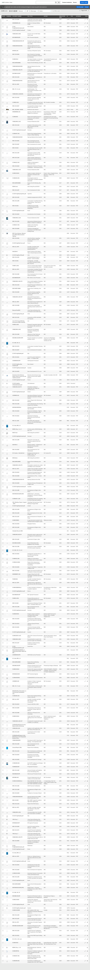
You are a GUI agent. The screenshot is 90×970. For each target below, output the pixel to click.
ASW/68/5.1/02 (15, 681)
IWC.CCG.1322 (15, 197)
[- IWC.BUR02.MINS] (85, 662)
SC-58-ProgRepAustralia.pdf (19, 486)
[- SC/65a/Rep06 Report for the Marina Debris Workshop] (85, 724)
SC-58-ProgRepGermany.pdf (19, 610)
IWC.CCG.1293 (15, 770)
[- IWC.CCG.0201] (85, 627)
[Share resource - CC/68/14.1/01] (87, 102)
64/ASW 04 (14, 251)
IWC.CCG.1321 (15, 317)
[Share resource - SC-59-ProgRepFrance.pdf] (87, 243)
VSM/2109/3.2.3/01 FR (17, 465)
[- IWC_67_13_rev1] (85, 89)
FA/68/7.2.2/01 (15, 265)
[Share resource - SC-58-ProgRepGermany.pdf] (87, 610)
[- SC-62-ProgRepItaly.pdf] (85, 815)
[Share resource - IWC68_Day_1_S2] (87, 947)
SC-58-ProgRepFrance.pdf (18, 379)
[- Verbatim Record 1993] (85, 531)
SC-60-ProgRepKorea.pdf (18, 849)
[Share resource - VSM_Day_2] (87, 833)
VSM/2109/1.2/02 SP (17, 534)
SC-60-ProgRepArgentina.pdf (19, 193)
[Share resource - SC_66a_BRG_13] (87, 852)
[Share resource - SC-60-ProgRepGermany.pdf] (87, 130)
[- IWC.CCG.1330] (85, 731)
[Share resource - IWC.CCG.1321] (87, 317)
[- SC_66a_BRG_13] (85, 852)
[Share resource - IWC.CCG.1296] (87, 200)
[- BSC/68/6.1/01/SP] (85, 73)
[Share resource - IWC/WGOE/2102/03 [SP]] (87, 493)
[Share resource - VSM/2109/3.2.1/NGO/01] (87, 94)
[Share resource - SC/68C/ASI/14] (87, 669)
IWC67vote (14, 432)
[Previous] (80, 10)
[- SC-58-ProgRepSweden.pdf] (85, 632)
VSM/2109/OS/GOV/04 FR (18, 479)
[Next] (88, 10)
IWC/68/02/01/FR (16, 773)
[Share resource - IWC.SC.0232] (87, 205)
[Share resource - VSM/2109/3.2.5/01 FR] (87, 69)
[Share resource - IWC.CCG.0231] (87, 935)
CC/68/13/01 (15, 116)
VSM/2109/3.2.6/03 (16, 639)
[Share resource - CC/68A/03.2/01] (87, 178)
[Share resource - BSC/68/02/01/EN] (87, 37)
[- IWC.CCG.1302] (85, 785)
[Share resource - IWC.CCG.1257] (87, 190)
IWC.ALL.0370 (15, 699)
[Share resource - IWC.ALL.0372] (87, 807)
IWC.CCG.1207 (15, 918)
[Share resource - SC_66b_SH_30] (87, 892)
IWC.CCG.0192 (15, 238)
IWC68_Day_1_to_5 (16, 429)
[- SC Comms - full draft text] (85, 453)
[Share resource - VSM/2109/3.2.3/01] (87, 812)
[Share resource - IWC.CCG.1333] (87, 77)
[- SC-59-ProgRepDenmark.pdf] (85, 436)
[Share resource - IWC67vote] (87, 432)
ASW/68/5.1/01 (15, 395)
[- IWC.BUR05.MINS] (85, 884)
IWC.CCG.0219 (15, 754)
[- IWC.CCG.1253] (85, 221)
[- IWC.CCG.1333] (85, 77)
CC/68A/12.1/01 (15, 162)
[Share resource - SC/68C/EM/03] (87, 520)
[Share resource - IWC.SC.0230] (87, 603)
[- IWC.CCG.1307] (85, 516)
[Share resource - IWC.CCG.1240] (87, 527)
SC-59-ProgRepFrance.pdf (18, 243)
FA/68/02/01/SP (15, 766)
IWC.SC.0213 (15, 147)
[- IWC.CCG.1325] (85, 152)
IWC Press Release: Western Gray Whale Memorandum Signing (19, 235)
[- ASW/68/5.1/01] (85, 395)
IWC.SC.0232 (15, 205)
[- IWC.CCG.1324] (85, 284)
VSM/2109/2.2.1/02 (16, 217)
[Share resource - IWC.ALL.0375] (87, 246)
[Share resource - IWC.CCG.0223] (87, 411)
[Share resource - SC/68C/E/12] (87, 59)
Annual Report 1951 (17, 747)
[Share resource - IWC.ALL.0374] (87, 269)
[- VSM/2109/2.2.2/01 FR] (85, 837)
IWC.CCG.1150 (15, 539)
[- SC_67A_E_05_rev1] (85, 939)
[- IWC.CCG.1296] (85, 200)
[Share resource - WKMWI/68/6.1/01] (87, 111)
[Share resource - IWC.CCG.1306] (87, 606)
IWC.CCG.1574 (15, 346)
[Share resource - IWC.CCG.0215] (87, 704)
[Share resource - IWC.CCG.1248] (87, 789)
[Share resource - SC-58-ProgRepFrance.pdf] (87, 379)
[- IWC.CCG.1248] (85, 789)
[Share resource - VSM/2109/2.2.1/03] (87, 169)
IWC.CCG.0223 (15, 411)
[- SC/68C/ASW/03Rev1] (85, 781)
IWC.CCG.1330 (15, 731)
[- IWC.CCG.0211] (85, 357)
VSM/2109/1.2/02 (16, 728)
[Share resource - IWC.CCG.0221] (87, 415)
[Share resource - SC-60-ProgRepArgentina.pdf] (87, 193)
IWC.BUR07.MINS (16, 288)
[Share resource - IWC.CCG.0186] (87, 712)
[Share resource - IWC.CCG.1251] (87, 257)
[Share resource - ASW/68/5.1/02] (87, 681)
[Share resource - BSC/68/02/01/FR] (87, 277)
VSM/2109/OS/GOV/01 (17, 80)
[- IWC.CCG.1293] (85, 770)
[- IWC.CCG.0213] (85, 623)
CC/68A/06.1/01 (15, 695)
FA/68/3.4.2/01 (15, 598)
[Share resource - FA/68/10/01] (87, 579)
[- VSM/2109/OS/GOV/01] (85, 80)
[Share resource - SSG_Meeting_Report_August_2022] (87, 502)
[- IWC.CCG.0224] (85, 166)
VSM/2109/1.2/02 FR (17, 386)
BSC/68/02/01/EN (16, 37)
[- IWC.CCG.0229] (85, 826)
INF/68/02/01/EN (16, 674)
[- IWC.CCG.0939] (85, 840)
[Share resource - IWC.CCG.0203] (87, 214)
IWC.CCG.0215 (15, 704)
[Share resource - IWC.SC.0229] (87, 800)
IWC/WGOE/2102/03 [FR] (18, 887)
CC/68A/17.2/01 (15, 224)
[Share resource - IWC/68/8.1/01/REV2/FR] (87, 337)
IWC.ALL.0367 (15, 301)
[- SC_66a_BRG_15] (85, 425)
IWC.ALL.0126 (15, 420)
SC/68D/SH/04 (15, 613)
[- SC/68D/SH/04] (85, 613)
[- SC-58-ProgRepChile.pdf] (85, 904)
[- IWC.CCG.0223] (85, 411)
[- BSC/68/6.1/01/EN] (85, 543)
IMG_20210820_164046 (17, 109)
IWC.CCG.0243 (15, 864)
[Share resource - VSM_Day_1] (87, 819)
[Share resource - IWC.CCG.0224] (87, 166)
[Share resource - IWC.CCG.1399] (87, 490)
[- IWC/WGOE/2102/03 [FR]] (85, 887)
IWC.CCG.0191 (15, 140)
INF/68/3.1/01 (15, 50)
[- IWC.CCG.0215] (85, 704)
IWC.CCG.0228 (15, 869)
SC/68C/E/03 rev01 (16, 635)
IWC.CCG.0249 (15, 483)
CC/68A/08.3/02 (15, 763)
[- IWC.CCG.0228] (85, 869)
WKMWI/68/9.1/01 (16, 23)
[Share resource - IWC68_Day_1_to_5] (87, 429)
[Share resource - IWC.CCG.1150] (87, 539)
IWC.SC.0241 (15, 260)
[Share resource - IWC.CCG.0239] (87, 793)
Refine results (57, 10)
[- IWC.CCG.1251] (85, 257)
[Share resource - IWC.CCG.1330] (87, 731)
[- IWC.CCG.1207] (85, 918)
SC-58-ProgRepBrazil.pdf (18, 210)
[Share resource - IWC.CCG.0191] (87, 140)
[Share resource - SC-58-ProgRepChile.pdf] (87, 904)
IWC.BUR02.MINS (16, 662)
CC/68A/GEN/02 (16, 677)
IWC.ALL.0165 (15, 84)
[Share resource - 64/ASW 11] (87, 444)
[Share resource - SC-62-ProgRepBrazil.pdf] (87, 880)
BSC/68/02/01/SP (16, 594)
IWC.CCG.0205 (15, 228)
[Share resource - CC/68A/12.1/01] (87, 162)
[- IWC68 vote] (85, 186)
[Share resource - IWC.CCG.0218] (87, 523)
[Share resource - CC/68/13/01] (87, 116)
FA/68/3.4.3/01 (15, 324)
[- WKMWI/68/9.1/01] (85, 23)
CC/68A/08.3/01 (15, 960)
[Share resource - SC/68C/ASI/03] (87, 899)
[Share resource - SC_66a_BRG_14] (87, 658)
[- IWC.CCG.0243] (85, 864)
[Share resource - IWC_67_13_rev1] (87, 89)
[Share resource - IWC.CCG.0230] (87, 567)
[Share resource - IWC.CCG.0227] (87, 106)
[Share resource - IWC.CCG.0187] (87, 144)
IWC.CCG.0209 (15, 707)
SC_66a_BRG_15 (16, 425)
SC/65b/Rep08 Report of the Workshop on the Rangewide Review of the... (19, 737)
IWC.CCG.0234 (15, 618)
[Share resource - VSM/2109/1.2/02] (87, 728)
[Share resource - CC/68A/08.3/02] (87, 763)
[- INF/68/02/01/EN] (85, 674)
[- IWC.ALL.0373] (85, 468)
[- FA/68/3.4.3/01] (85, 324)
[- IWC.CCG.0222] (85, 553)
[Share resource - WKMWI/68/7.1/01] (87, 574)
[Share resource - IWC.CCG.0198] (87, 305)
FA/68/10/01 (15, 579)
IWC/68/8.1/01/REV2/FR (17, 337)
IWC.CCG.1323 (15, 751)
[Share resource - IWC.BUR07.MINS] (87, 288)
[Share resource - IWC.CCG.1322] (87, 197)
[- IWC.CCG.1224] (85, 930)
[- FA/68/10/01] (85, 579)
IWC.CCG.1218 (15, 803)
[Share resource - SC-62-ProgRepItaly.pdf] (87, 815)
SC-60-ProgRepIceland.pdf (18, 505)
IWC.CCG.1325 (15, 152)
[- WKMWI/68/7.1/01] (85, 574)
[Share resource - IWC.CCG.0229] (87, 826)
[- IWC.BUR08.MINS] (85, 62)
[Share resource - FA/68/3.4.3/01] (87, 324)
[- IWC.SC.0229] (85, 800)
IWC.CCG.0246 (15, 475)
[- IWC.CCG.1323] (85, 751)
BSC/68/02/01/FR (16, 277)
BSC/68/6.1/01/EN (16, 543)
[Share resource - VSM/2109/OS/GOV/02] (87, 45)
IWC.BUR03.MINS (16, 461)
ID (67, 16)
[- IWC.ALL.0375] (85, 246)
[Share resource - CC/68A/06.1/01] (87, 695)
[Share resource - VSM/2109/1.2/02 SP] (87, 534)
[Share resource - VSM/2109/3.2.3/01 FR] (87, 465)
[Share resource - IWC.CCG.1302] (87, 785)
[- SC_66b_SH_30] (85, 892)
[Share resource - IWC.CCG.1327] (87, 642)
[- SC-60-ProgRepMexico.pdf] (85, 591)
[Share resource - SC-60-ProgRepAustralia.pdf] (87, 367)
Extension (78, 16)
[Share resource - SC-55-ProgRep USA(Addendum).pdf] (87, 383)
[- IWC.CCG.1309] (85, 334)
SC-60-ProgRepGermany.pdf (19, 130)
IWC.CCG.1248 (15, 789)
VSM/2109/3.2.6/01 (16, 329)
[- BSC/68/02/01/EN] (85, 37)
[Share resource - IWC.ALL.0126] (87, 420)
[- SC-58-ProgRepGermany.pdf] (85, 610)
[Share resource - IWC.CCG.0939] (87, 840)
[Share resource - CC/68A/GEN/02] (87, 677)
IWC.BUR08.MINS (16, 62)
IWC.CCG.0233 (15, 472)
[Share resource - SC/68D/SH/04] (87, 613)
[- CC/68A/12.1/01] (85, 162)
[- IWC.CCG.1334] (85, 157)
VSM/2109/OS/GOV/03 (17, 137)
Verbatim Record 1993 (17, 530)
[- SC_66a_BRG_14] (85, 658)
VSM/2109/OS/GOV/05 (17, 66)
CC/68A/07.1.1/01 (16, 498)
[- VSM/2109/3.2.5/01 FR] (85, 69)
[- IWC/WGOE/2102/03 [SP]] (85, 493)
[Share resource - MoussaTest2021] (87, 310)
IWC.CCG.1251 (15, 257)
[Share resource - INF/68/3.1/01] (87, 50)
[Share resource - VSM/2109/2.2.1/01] (87, 121)
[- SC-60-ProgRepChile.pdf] (85, 313)
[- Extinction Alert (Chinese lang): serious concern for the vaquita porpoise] (85, 375)
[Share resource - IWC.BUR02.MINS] (87, 662)
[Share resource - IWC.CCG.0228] (87, 869)
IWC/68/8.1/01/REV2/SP (17, 925)
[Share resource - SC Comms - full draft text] (87, 453)
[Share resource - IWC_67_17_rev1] (87, 686)
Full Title (29, 16)
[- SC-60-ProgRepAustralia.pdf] (85, 367)
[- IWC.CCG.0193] (85, 97)
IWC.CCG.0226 (15, 759)
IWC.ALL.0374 (15, 269)
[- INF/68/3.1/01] (85, 50)
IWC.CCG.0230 (15, 567)
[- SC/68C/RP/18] (85, 951)
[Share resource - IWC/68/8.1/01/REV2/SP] (87, 925)
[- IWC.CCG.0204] (85, 54)
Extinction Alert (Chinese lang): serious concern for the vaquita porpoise (19, 376)
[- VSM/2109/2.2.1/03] (85, 169)
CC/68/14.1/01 (15, 102)
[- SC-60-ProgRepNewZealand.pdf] (85, 26)
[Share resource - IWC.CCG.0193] (87, 97)
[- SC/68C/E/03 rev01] (85, 635)
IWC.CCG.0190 (15, 274)
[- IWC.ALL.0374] (85, 269)
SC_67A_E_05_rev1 (17, 939)
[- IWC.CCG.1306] (85, 606)
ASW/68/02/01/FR (16, 654)
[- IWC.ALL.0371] (85, 922)
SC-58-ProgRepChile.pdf (18, 904)
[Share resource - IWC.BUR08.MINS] (87, 62)
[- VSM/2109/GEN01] (85, 740)
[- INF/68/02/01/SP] (85, 822)
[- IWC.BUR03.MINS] (85, 461)
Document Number (16, 16)
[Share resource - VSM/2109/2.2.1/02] (87, 217)
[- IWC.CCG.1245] (85, 513)
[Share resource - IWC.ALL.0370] (87, 699)
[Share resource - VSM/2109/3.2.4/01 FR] (87, 281)
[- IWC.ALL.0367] (85, 301)
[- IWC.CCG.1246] (85, 403)
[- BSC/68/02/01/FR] (85, 277)
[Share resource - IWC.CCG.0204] (87, 54)
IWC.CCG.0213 (15, 623)
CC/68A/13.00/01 (16, 562)
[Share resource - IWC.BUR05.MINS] (87, 884)
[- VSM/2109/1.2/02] (85, 728)
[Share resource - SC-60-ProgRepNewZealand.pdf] (87, 26)
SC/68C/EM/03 (15, 520)
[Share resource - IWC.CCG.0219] (87, 754)
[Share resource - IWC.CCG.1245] (87, 513)
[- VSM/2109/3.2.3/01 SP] (85, 721)
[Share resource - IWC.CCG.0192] (87, 238)
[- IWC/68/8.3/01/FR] (85, 665)
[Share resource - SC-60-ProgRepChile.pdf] (87, 313)
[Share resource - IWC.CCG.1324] (87, 284)
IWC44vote (14, 457)
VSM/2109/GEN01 (16, 740)
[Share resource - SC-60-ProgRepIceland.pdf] (87, 505)
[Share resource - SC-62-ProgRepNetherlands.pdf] (87, 845)
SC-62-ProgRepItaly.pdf (17, 815)
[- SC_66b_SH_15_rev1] (85, 550)
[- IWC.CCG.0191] (85, 140)
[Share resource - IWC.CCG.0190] (87, 274)
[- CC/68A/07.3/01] (85, 955)
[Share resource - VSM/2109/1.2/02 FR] (87, 387)
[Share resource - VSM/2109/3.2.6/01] (87, 329)
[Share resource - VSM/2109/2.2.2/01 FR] (87, 837)
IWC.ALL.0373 (15, 468)
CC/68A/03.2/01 (15, 178)
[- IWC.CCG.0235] (85, 19)
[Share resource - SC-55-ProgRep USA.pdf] (87, 255)
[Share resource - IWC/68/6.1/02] (87, 777)
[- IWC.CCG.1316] (85, 125)
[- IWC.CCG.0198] (85, 305)
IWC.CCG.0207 (15, 349)
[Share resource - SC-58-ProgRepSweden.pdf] (87, 632)
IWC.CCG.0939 (15, 840)
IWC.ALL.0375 (15, 246)
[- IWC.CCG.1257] (85, 190)
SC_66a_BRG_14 (16, 658)
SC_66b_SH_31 (16, 342)
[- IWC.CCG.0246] (85, 475)
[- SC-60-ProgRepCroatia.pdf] (85, 30)
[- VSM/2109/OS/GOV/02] (85, 45)
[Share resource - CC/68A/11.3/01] (87, 558)
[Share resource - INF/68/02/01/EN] (87, 674)
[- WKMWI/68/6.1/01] (85, 111)
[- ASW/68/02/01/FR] (85, 654)
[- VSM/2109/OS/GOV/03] (85, 137)
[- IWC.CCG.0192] (85, 238)
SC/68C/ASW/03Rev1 (17, 781)
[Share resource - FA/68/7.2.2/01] (87, 265)
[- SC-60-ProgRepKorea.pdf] (85, 849)
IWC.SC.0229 (15, 800)
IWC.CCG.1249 (15, 915)
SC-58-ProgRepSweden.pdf (18, 632)
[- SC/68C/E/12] (85, 59)
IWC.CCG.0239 (15, 793)
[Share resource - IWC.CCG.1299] (87, 439)
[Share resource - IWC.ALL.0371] (87, 922)
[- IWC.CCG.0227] (85, 106)
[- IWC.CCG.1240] (85, 527)
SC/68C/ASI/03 (15, 899)
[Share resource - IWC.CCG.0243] (87, 864)
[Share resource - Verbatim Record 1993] (87, 531)
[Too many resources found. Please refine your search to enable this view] (16, 11)
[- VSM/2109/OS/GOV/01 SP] (85, 41)
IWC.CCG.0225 (15, 371)
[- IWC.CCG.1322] (85, 197)
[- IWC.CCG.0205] (85, 228)
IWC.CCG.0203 (15, 214)
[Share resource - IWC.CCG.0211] (87, 357)
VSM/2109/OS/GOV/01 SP (18, 41)
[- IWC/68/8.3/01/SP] (85, 896)
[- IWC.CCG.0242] (85, 570)
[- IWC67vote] (85, 432)
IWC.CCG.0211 (15, 357)
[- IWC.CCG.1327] (85, 642)
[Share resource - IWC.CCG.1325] (87, 152)
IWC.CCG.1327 (15, 642)
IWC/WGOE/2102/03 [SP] (18, 493)
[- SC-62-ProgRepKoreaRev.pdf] (85, 861)
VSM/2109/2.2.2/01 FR (17, 837)
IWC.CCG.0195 (15, 292)
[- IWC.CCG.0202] (85, 449)
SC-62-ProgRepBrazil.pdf (18, 880)
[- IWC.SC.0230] (85, 603)
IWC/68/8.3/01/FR (16, 665)
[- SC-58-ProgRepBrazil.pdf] (85, 210)
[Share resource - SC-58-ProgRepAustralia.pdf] (87, 486)
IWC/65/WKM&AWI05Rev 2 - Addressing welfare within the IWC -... (19, 651)
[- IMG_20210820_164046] (85, 109)
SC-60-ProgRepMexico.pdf (18, 591)
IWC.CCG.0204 (15, 54)
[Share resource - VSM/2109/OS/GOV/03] (87, 137)
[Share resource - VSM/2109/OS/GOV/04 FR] (87, 479)
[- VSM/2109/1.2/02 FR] (85, 387)
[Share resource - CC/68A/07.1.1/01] (87, 498)
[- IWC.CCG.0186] (85, 712)
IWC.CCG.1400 (15, 743)
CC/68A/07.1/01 (15, 133)
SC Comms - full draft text (18, 453)
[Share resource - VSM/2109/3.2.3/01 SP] (87, 721)
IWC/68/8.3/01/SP (16, 896)
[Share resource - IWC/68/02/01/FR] (87, 773)
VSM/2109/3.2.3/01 (16, 812)
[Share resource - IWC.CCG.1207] (87, 918)
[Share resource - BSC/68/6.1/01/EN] (87, 543)
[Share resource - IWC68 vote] (87, 186)
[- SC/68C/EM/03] (85, 520)
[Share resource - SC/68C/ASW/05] (87, 910)
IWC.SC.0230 (15, 603)
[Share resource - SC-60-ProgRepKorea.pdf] (87, 849)
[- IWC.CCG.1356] (85, 546)
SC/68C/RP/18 (15, 951)
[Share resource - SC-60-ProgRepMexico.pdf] (87, 591)
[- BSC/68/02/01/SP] (85, 594)
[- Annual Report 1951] (85, 747)
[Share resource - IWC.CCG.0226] (87, 759)
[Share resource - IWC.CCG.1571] (87, 830)
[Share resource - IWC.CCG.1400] (87, 743)
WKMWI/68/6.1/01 (16, 111)
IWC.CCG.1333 (15, 77)
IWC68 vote (15, 186)
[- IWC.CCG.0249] (85, 483)
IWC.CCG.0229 (15, 826)
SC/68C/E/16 (15, 942)
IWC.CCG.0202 (15, 449)
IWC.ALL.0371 (15, 922)
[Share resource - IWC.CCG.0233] (87, 472)
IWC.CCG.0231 (15, 935)
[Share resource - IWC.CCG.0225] (87, 371)
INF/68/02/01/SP (16, 822)
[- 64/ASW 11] (85, 444)
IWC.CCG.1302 (15, 785)
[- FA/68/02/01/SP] (85, 766)
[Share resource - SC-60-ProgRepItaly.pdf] (87, 353)
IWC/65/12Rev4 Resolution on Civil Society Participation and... (19, 692)
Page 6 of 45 (84, 10)
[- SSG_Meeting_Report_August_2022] (85, 502)
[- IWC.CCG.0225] (85, 371)
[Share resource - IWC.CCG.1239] (87, 509)
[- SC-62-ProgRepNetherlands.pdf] (85, 845)
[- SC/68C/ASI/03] (85, 899)
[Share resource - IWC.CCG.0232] (87, 400)
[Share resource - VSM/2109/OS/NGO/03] (87, 796)
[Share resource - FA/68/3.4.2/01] (87, 598)
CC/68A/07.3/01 (15, 955)
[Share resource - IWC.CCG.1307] (87, 516)
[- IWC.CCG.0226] (85, 759)
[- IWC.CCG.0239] (85, 793)
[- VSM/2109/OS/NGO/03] (85, 796)
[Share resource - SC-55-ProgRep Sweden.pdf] (87, 908)
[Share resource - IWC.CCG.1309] (87, 334)
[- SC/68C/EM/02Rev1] (85, 587)
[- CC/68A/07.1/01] (85, 133)
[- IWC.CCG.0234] (85, 618)
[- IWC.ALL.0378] (85, 582)
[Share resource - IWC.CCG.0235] (87, 19)
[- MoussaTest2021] (85, 310)
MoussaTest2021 (16, 310)
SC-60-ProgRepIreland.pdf (18, 391)
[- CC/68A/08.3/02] (85, 763)
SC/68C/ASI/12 (15, 716)
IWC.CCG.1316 (15, 125)
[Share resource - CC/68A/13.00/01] (87, 562)
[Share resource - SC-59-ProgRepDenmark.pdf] (87, 436)
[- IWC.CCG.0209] (85, 707)
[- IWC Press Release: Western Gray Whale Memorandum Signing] (85, 233)
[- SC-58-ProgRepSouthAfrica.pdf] (85, 646)
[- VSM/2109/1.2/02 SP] (85, 534)
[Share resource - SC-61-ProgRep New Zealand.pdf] (87, 364)
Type (72, 16)
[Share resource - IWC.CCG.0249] (87, 483)
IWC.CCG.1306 (15, 606)
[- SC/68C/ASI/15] (85, 173)
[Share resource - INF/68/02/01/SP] (87, 822)
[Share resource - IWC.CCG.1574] (87, 346)
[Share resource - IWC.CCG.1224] (87, 930)
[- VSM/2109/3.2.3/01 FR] (85, 465)
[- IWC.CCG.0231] (85, 935)
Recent (75, 2)
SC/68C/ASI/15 (15, 173)
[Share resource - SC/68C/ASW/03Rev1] (87, 781)
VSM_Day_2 (15, 833)
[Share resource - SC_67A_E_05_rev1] (87, 939)
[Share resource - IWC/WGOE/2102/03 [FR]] (87, 887)
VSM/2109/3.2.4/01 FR (17, 281)
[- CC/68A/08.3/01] (85, 960)
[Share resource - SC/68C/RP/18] (87, 951)
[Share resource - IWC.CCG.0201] (87, 627)
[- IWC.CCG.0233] (85, 472)
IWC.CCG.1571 (15, 830)
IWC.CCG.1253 (15, 221)
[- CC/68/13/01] (85, 116)
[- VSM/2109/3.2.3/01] (85, 812)
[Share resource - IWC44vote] (87, 458)
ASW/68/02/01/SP (16, 360)
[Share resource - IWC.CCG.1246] (87, 403)
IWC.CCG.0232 (15, 400)
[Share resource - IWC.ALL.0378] (87, 582)
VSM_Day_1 (15, 819)
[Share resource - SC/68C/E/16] (87, 942)
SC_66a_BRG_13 (16, 852)
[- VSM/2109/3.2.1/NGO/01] (85, 94)
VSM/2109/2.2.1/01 (16, 121)
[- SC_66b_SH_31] (85, 342)
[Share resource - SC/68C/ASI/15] (87, 173)
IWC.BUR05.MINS (16, 884)
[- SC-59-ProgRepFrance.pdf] (85, 243)
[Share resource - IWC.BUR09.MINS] (87, 183)
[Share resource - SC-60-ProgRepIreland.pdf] (87, 391)
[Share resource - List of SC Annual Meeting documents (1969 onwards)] (87, 321)
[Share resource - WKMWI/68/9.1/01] (87, 23)
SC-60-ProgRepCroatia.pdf (18, 30)
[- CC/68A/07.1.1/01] (85, 498)
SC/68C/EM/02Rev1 (16, 587)
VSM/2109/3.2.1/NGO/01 (17, 93)
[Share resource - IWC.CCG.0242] (87, 570)
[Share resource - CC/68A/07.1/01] (87, 133)
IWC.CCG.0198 (15, 305)
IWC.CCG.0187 (15, 144)
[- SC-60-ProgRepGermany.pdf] (85, 130)
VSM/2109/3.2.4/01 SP (17, 296)
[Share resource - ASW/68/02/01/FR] (87, 654)
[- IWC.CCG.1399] (85, 490)
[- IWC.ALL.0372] (85, 807)
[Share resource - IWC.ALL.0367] (87, 301)
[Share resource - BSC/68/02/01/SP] (87, 594)
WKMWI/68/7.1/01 (16, 574)
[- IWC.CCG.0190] (85, 274)
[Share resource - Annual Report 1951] (87, 747)
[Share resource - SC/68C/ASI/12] (87, 716)
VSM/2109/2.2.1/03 (16, 169)
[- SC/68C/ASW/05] (85, 910)
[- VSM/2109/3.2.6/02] (85, 33)
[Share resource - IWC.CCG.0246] (87, 475)
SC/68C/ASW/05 (16, 910)
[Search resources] (56, 2)
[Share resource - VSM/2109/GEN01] (87, 740)
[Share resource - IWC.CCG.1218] (87, 803)
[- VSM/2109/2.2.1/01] (85, 121)
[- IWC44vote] (85, 458)
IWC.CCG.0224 (15, 166)
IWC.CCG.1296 (15, 200)
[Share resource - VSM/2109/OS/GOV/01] (87, 80)
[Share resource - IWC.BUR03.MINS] (87, 461)
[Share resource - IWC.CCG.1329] (87, 876)
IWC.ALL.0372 (15, 807)
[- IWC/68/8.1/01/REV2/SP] (85, 925)
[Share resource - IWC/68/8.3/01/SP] (87, 896)
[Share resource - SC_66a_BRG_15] (87, 425)
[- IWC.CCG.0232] (85, 400)
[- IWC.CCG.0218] (85, 523)
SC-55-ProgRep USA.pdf (18, 255)
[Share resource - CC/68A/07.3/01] (87, 955)
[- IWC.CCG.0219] (85, 754)
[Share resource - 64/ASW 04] (87, 251)
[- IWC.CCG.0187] (85, 144)
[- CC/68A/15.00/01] (85, 873)
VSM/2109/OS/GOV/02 (17, 45)
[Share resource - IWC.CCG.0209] (87, 707)
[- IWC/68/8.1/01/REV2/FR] (85, 337)
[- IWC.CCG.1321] (85, 317)
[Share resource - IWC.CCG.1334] (87, 157)
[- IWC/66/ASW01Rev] (85, 407)
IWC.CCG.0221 (15, 415)
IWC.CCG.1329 (15, 876)
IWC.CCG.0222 (15, 553)
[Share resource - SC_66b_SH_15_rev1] (87, 550)
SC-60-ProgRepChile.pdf (18, 313)
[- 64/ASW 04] (85, 251)
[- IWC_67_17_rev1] (85, 686)
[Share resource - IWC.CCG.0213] (87, 623)
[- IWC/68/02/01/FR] (85, 773)
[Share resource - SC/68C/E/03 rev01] (87, 635)
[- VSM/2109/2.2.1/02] (85, 217)
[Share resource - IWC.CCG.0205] (87, 228)
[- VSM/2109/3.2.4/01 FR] (85, 281)
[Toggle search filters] (58, 2)
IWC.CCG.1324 (15, 284)
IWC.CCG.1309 (15, 334)
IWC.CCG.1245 (15, 513)
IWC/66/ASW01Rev (16, 407)
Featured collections (67, 2)
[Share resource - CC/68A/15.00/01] (87, 873)
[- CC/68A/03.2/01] (85, 178)
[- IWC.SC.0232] (85, 205)
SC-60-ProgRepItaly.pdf (17, 353)
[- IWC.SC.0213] (85, 147)
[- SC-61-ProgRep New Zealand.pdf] (85, 364)
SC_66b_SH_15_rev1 (17, 550)
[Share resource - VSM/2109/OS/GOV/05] (87, 66)
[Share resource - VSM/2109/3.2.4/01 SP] (87, 297)
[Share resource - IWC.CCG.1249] (87, 915)
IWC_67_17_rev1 (16, 686)
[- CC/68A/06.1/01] (85, 695)
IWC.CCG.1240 (15, 527)
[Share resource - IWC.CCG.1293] (87, 770)
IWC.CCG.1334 (15, 157)
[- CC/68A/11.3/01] (85, 558)
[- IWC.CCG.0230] (85, 567)
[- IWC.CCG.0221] (85, 415)
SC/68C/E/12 (15, 59)
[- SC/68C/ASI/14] (85, 669)
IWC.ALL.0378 (15, 582)
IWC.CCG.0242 (15, 570)
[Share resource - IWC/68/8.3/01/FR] (87, 665)
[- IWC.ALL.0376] (85, 856)
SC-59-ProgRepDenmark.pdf (19, 436)
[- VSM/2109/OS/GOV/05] (85, 66)
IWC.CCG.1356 (15, 546)
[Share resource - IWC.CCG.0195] (87, 292)
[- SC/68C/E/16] (85, 942)
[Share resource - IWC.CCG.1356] (87, 546)
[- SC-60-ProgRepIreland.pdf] (85, 391)
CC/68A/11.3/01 (15, 558)
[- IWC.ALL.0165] (85, 84)
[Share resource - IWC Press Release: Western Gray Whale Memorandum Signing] (87, 233)
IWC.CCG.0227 (15, 106)
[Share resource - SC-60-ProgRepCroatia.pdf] (87, 30)
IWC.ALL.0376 (15, 856)
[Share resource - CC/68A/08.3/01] (87, 960)
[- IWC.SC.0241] (85, 260)
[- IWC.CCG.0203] (85, 214)
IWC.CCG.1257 (15, 190)
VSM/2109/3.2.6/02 (16, 33)
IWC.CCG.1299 (15, 439)
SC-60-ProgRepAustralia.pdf (19, 367)
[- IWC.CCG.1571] (85, 830)
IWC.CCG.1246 (15, 403)
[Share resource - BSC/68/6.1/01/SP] (87, 73)
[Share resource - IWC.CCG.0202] (87, 449)
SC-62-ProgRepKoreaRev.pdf (19, 861)
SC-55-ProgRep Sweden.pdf (18, 908)
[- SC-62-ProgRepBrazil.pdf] (85, 880)
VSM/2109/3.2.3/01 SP (17, 721)
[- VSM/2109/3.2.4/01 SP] (85, 297)
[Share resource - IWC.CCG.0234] (87, 618)
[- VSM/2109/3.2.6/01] (85, 329)
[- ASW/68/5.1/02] (85, 681)
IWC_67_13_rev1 (16, 89)
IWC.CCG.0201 (15, 627)
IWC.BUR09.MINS (16, 183)
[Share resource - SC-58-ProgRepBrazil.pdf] (87, 210)
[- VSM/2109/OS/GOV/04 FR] (85, 479)
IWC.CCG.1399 (15, 490)
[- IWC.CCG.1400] (85, 743)
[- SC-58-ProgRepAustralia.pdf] (85, 486)
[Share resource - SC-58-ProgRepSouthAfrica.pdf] (87, 646)
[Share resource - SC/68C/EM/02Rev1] (87, 587)
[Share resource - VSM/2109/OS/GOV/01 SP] (87, 41)
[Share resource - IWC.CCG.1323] (87, 751)
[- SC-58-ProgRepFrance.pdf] (85, 379)
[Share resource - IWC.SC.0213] (87, 147)
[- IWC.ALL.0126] (85, 420)
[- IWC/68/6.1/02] (85, 777)
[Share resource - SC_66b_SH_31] (87, 342)
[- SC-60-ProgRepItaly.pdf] (85, 353)
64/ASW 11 (14, 444)
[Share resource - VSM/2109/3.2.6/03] (87, 639)
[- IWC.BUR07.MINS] (85, 288)
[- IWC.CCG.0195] (85, 292)
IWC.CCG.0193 (15, 97)
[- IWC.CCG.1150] (85, 539)
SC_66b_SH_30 (16, 892)
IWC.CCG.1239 (15, 509)
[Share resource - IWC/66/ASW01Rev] (87, 407)
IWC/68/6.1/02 (15, 777)
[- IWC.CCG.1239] (85, 509)
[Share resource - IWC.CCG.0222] (87, 553)
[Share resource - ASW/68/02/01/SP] (87, 360)
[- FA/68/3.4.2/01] (85, 598)
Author (45, 16)
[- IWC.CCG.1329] (85, 876)
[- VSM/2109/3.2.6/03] (85, 639)
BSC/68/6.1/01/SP (16, 73)
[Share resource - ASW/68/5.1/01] (87, 395)
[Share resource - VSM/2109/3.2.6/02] (87, 33)
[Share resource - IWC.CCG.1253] (87, 221)
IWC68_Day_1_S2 (16, 947)
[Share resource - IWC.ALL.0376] (87, 856)
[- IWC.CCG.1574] (85, 346)
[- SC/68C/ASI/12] (85, 716)
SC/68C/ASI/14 (15, 669)
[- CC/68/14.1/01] (85, 102)
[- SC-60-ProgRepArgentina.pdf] (85, 193)
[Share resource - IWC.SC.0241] (87, 260)
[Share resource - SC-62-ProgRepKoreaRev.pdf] (87, 861)
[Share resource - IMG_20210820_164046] (87, 109)
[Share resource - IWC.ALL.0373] (87, 468)
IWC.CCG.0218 (15, 523)
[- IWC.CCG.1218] (85, 803)
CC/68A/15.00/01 (16, 873)
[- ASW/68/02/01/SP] (85, 360)
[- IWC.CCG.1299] (85, 439)
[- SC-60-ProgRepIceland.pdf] (85, 505)
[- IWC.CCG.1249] (85, 915)
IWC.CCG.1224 (15, 930)
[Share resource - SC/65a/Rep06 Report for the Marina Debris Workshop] (87, 724)
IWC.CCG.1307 (15, 516)
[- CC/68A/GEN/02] (85, 677)
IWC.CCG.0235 (15, 19)
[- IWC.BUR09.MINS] (85, 183)
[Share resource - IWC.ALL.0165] (87, 84)
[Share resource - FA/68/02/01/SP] (87, 766)
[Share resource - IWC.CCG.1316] (87, 125)
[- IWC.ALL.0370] (85, 699)
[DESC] (27, 11)
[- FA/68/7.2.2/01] (85, 265)
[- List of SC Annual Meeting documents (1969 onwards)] (85, 321)
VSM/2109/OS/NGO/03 (17, 796)
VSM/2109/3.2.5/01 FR (17, 69)
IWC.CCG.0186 (15, 712)
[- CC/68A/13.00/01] (85, 562)
